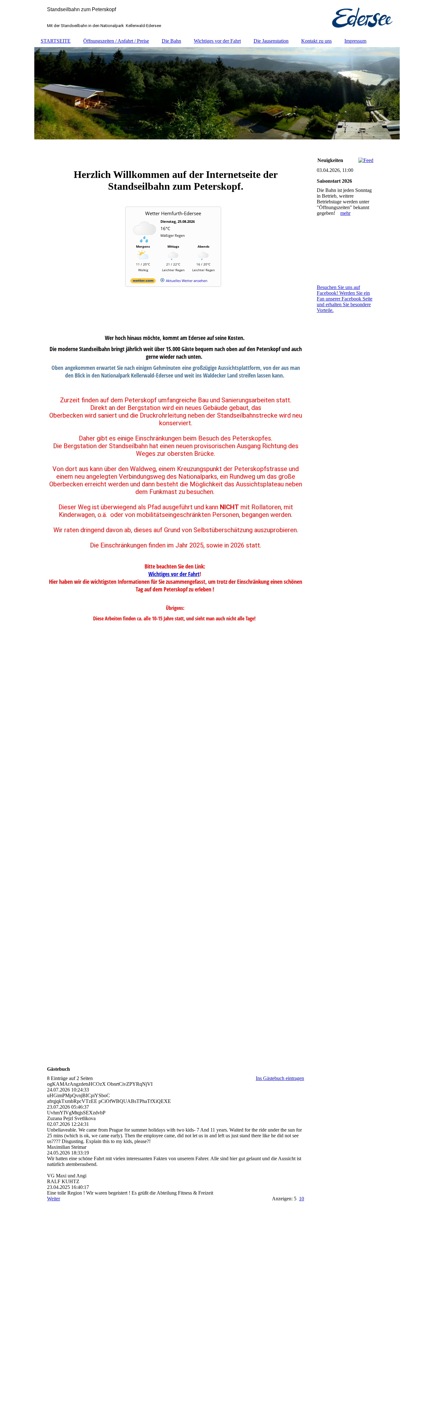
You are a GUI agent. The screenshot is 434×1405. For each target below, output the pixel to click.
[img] (217, 17)
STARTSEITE (56, 41)
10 (301, 1198)
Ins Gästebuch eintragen (280, 1078)
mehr (345, 213)
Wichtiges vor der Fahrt (217, 41)
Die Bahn (171, 41)
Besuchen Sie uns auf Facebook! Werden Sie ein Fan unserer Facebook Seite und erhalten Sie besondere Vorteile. (344, 299)
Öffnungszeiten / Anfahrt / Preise (116, 41)
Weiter (53, 1198)
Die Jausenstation (271, 41)
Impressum (355, 41)
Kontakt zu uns (316, 41)
